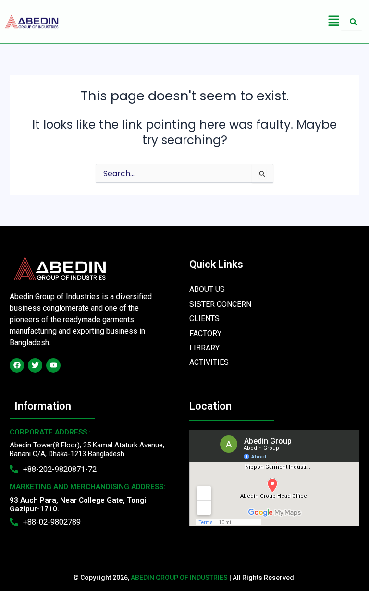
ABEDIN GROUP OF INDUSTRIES (179, 577)
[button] (333, 21)
